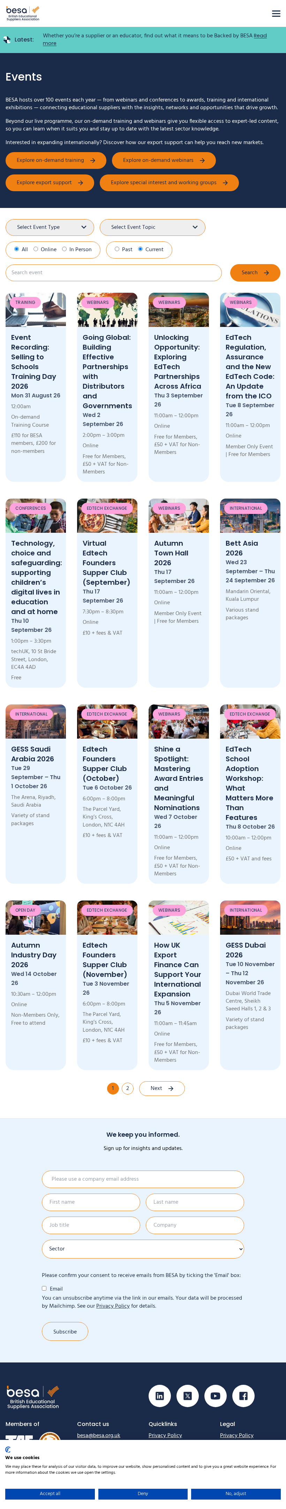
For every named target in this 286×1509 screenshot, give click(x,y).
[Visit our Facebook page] (243, 1396)
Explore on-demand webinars (158, 160)
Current (154, 250)
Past (127, 250)
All (25, 250)
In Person (80, 250)
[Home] (23, 13)
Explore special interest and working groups (164, 182)
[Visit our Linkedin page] (160, 1396)
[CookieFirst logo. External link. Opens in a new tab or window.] (7, 1450)
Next (156, 1088)
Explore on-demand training (50, 160)
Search (250, 272)
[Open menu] (276, 13)
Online (49, 250)
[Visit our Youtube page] (215, 1396)
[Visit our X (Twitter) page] (187, 1396)
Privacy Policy (113, 1306)
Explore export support (44, 182)
